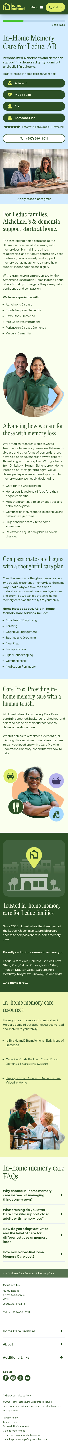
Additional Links (16, 1357)
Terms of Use (10, 1422)
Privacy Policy (10, 1417)
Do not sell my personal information (22, 1435)
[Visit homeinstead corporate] (14, 7)
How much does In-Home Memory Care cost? (23, 1254)
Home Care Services (23, 1273)
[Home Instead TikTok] (20, 1378)
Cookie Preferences (14, 1430)
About (8, 1344)
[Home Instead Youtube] (27, 1378)
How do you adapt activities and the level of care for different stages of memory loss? (25, 1235)
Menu (34, 7)
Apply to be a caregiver (34, 199)
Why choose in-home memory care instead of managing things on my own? (27, 1195)
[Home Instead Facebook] (6, 1378)
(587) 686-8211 (37, 138)
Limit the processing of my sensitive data (25, 1439)
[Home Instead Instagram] (13, 1378)
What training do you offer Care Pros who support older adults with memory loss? (26, 1214)
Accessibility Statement (16, 1426)
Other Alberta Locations (17, 1395)
